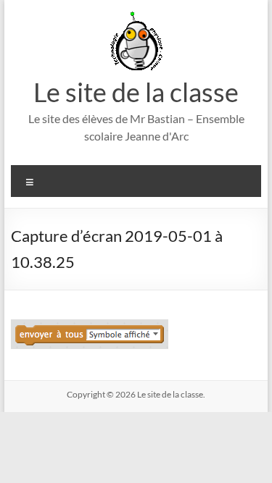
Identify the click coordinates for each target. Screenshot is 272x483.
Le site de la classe (136, 92)
